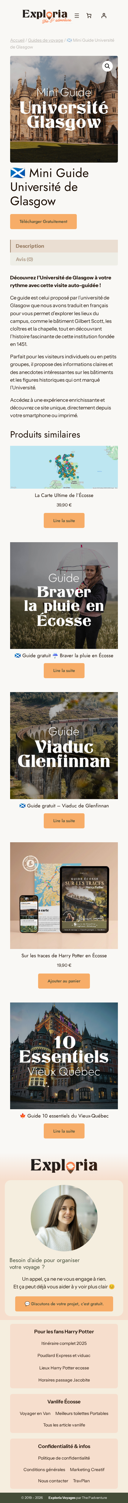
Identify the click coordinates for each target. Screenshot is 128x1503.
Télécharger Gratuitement (43, 221)
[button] (107, 66)
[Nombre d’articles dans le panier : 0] (89, 15)
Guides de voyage (45, 40)
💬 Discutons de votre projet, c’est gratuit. (64, 1304)
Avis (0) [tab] (24, 259)
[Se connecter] (104, 15)
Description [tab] (30, 246)
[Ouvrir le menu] (76, 15)
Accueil (17, 40)
